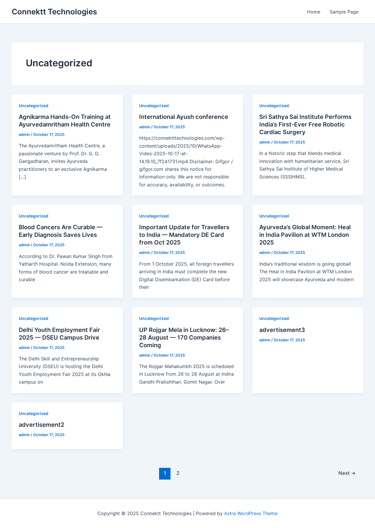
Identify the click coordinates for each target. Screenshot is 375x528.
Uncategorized (33, 105)
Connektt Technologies (54, 11)
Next (347, 473)
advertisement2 (41, 424)
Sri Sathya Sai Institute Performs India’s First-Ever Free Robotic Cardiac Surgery (305, 124)
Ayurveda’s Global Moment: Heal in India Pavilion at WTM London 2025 (305, 235)
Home (313, 12)
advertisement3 (282, 329)
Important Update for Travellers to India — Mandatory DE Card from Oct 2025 (184, 235)
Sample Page (344, 12)
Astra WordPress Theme (250, 513)
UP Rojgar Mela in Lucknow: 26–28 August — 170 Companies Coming (184, 337)
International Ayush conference (183, 116)
